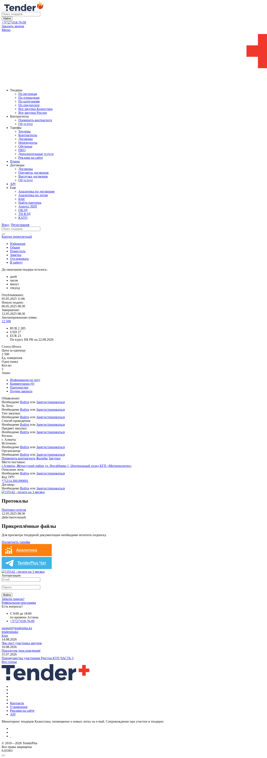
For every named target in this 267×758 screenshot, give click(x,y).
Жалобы (42, 458)
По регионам (27, 94)
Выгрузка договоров (33, 176)
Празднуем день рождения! (21, 650)
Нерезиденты (27, 142)
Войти (24, 402)
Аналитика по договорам (36, 191)
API (12, 184)
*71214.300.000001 (15, 481)
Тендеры (24, 131)
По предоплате (29, 105)
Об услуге (25, 124)
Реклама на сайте (30, 157)
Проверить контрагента (35, 120)
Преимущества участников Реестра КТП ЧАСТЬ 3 (37, 658)
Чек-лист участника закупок (22, 643)
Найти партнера (29, 202)
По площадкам (28, 97)
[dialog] (133, 754)
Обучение (25, 146)
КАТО (23, 217)
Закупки (54, 458)
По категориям (29, 101)
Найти (7, 18)
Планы (15, 161)
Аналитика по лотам (33, 195)
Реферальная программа (19, 602)
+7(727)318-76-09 (14, 22)
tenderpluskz (10, 632)
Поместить (17, 251)
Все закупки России (32, 112)
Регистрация (20, 224)
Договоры (25, 139)
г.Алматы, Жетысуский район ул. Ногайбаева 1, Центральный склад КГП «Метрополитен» (67, 466)
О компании (19, 707)
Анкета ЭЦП (27, 206)
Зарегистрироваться (50, 402)
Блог (21, 199)
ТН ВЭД (24, 214)
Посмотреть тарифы (16, 542)
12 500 (6, 321)
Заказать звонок (13, 26)
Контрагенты (27, 135)
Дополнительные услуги (36, 154)
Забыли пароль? (13, 599)
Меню (6, 30)
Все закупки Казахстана (35, 109)
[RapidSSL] (137, 736)
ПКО (22, 150)
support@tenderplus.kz (17, 628)
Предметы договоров (33, 172)
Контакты (17, 703)
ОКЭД (23, 210)
